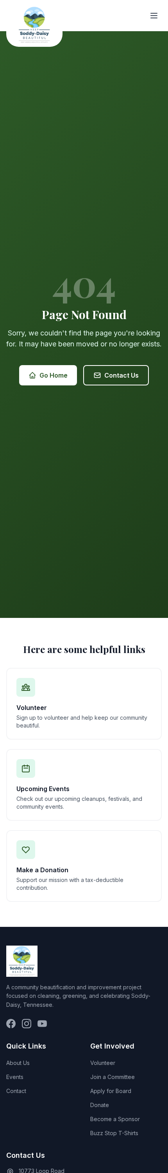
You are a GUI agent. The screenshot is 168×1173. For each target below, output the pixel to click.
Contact (16, 1091)
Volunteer (102, 1062)
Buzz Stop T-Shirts (114, 1133)
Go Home (53, 375)
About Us (18, 1062)
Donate (99, 1105)
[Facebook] (11, 1023)
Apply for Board (110, 1091)
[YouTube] (42, 1023)
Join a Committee (112, 1077)
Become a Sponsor (115, 1119)
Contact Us (121, 375)
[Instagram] (26, 1023)
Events (14, 1077)
